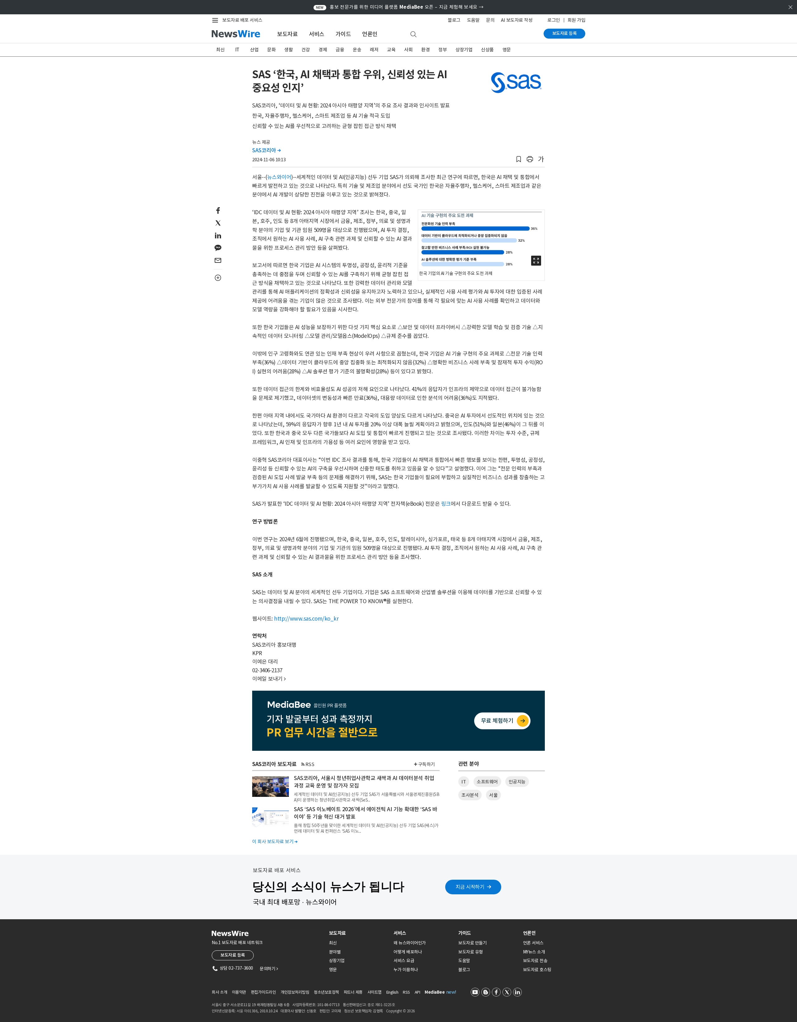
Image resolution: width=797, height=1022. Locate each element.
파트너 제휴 (353, 992)
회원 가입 (577, 20)
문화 (271, 50)
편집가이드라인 (263, 992)
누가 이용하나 (406, 969)
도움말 (473, 20)
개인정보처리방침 (295, 992)
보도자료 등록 (564, 33)
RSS (309, 764)
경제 (322, 50)
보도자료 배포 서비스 (242, 20)
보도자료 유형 (470, 952)
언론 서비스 (533, 943)
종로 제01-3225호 (381, 1004)
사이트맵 (374, 992)
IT (237, 50)
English (392, 992)
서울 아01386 (247, 1011)
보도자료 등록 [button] (232, 955)
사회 (408, 50)
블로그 (454, 20)
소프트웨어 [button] (487, 782)
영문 (506, 50)
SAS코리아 (266, 150)
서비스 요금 (404, 960)
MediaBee (435, 992)
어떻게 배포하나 (408, 952)
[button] (518, 159)
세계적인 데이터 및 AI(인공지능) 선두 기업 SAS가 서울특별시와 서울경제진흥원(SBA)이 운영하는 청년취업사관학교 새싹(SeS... (366, 797)
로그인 (553, 20)
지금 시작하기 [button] (470, 887)
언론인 (370, 34)
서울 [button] (493, 795)
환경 (425, 50)
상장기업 (463, 50)
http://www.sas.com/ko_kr (306, 618)
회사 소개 (219, 992)
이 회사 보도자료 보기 (274, 842)
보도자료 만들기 (472, 943)
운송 (357, 50)
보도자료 (287, 34)
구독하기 (426, 764)
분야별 (335, 952)
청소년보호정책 (326, 992)
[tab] (359, 933)
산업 (254, 50)
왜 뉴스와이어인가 (410, 943)
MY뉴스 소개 (534, 952)
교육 (391, 50)
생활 (288, 50)
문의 (490, 20)
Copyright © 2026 (400, 1011)
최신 (220, 50)
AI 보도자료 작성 (516, 20)
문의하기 (269, 969)
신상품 (487, 50)
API (417, 992)
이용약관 (239, 992)
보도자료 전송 (535, 960)
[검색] (413, 34)
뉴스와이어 (279, 177)
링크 (446, 503)
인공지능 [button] (517, 782)
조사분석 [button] (469, 795)
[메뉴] (216, 20)
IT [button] (463, 782)
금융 (340, 50)
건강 (305, 50)
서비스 (316, 34)
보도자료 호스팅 (537, 969)
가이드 (343, 34)
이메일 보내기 (269, 678)
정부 (442, 50)
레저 (374, 50)
